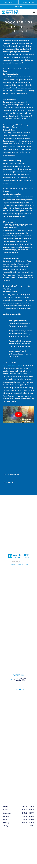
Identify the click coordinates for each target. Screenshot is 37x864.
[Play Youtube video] (18, 414)
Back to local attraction (11, 474)
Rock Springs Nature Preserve (13, 365)
